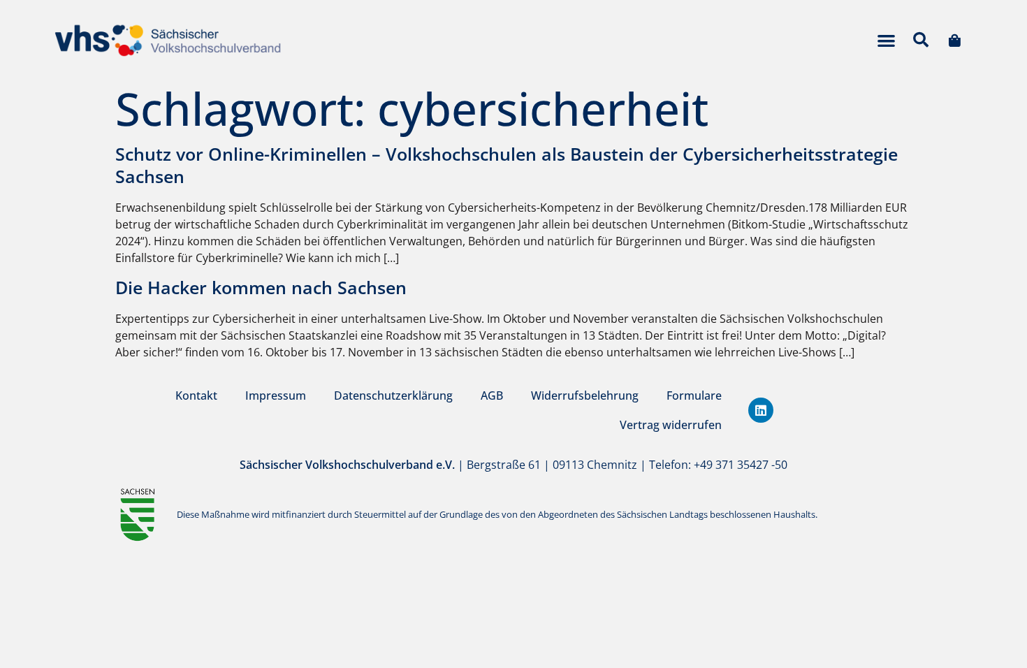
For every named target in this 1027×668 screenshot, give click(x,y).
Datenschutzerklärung (393, 395)
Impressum (275, 395)
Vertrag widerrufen (671, 425)
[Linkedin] (760, 410)
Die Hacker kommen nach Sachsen (261, 287)
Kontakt (196, 395)
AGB (492, 395)
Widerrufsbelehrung (585, 395)
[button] (886, 40)
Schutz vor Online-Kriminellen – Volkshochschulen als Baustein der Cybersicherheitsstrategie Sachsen (506, 165)
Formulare (694, 395)
